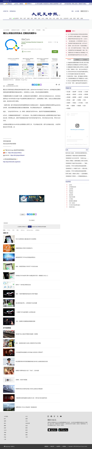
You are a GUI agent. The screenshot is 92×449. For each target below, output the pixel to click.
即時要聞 (38, 30)
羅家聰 (86, 94)
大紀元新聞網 (6, 30)
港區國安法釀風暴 (73, 201)
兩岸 (32, 18)
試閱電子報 (5, 11)
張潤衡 (79, 100)
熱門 (25, 18)
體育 (74, 18)
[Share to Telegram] (37, 85)
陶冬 (68, 105)
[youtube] (61, 416)
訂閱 (38, 226)
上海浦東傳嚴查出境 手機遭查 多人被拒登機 (78, 78)
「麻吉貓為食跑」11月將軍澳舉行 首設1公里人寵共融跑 (78, 41)
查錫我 (79, 105)
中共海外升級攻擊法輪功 (74, 205)
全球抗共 (24, 30)
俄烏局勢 (71, 194)
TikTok (8, 230)
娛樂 (81, 18)
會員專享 (16, 18)
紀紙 (71, 18)
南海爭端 (71, 190)
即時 (21, 18)
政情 (33, 30)
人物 (5, 439)
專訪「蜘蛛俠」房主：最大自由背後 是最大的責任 (78, 69)
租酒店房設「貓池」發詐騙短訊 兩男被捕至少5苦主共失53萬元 (78, 76)
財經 (39, 18)
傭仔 (74, 100)
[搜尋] (88, 11)
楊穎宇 (80, 97)
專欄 (47, 18)
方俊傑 (86, 91)
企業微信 (37, 230)
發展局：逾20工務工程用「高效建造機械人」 (78, 45)
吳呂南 (80, 94)
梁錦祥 (74, 94)
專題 (44, 30)
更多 (84, 105)
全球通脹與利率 (72, 186)
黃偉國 (68, 97)
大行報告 (71, 199)
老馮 (87, 102)
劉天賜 (80, 91)
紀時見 (70, 184)
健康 (57, 18)
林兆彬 (68, 100)
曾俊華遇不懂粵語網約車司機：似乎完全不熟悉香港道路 (78, 43)
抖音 (13, 230)
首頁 (10, 18)
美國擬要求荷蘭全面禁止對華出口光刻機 (78, 67)
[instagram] (48, 416)
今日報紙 (6, 416)
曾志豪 (68, 91)
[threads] (54, 416)
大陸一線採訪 (72, 203)
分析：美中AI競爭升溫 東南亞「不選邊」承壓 (78, 48)
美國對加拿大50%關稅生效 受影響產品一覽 (78, 52)
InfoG (43, 18)
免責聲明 (58, 446)
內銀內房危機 (72, 197)
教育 (78, 18)
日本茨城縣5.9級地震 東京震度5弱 (76, 74)
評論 (50, 18)
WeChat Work (30, 230)
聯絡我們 (52, 446)
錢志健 (68, 94)
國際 (35, 18)
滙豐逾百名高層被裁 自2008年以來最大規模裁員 (78, 65)
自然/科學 (66, 18)
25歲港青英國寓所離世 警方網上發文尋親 (78, 62)
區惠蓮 (68, 108)
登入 (30, 226)
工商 (27, 437)
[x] (58, 416)
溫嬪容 (73, 105)
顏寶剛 (74, 97)
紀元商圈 (77, 11)
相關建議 (46, 446)
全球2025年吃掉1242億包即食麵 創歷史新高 (78, 72)
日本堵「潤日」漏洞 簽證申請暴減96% (77, 83)
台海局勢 (71, 188)
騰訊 (18, 230)
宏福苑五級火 (72, 207)
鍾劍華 (74, 91)
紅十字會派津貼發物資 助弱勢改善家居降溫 (78, 34)
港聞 (28, 18)
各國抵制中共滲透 (15, 30)
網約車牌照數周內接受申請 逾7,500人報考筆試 (78, 55)
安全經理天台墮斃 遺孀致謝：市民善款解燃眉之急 (78, 36)
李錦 (84, 100)
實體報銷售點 (13, 11)
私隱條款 (64, 446)
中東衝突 (71, 192)
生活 (54, 18)
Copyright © (71, 446)
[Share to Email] (41, 85)
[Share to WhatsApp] (39, 85)
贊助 (73, 11)
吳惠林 (68, 102)
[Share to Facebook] (33, 85)
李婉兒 (74, 102)
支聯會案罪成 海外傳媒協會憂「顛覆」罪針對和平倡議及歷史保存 (78, 50)
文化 (61, 18)
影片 (5, 418)
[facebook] (51, 416)
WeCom (23, 230)
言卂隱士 (81, 102)
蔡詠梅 (86, 97)
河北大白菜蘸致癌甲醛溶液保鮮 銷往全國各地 (78, 81)
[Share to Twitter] (35, 85)
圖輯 (27, 434)
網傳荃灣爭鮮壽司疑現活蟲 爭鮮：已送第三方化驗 (78, 39)
